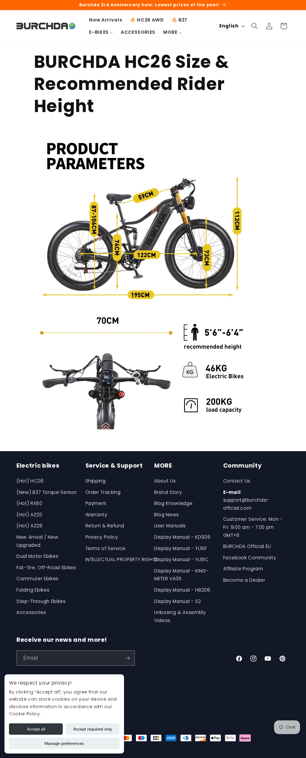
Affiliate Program (243, 569)
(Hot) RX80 (29, 503)
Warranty (96, 515)
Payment (96, 503)
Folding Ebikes (32, 590)
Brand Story (168, 492)
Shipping (95, 481)
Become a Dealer (244, 580)
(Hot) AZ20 (29, 515)
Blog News (166, 515)
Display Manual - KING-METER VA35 (181, 575)
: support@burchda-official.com (246, 500)
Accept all (36, 729)
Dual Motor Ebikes (37, 556)
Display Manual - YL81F (180, 548)
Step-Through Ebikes (41, 601)
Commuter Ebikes (37, 578)
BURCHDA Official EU (247, 546)
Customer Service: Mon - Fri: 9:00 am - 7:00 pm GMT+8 (253, 527)
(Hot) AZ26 (29, 526)
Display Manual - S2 (177, 601)
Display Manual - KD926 (182, 537)
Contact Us (237, 481)
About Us (165, 481)
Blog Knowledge (173, 503)
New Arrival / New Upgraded (37, 541)
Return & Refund (104, 526)
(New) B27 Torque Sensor (46, 492)
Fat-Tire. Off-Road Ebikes (46, 567)
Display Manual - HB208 (182, 590)
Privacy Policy (101, 537)
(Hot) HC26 (30, 481)
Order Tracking (103, 492)
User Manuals (170, 526)
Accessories (31, 612)
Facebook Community (249, 558)
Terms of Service (105, 548)
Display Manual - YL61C (181, 559)
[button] (254, 26)
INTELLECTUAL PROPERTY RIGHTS (121, 559)
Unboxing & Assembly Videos (180, 616)
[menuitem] (105, 20)
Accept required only (92, 729)
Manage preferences (64, 743)
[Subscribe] (127, 658)
